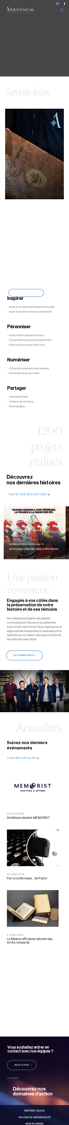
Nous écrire (22, 1065)
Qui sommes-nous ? (24, 655)
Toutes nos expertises (25, 293)
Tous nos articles (21, 758)
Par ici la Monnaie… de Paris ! (27, 878)
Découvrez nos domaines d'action (33, 1091)
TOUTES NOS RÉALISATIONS (27, 494)
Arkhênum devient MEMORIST (28, 817)
